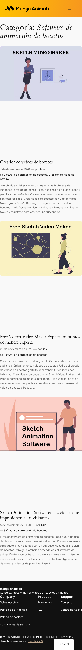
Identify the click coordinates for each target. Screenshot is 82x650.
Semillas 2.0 (35, 641)
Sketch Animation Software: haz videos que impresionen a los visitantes (39, 515)
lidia (42, 169)
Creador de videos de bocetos (26, 162)
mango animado (11, 589)
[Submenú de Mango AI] (51, 602)
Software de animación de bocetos (25, 174)
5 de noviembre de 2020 (15, 524)
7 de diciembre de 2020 (15, 169)
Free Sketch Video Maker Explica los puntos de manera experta (40, 339)
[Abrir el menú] (69, 8)
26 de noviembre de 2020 (16, 349)
